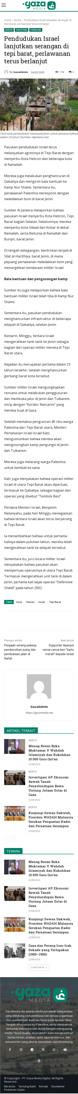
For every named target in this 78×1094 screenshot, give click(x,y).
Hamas (30, 601)
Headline (36, 29)
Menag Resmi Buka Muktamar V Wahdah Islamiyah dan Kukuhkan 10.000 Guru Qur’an (49, 752)
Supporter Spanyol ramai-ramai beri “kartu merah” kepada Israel (58, 649)
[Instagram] (21, 1050)
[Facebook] (21, 622)
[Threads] (39, 1061)
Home (7, 20)
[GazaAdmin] (7, 72)
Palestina (21, 29)
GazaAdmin (20, 72)
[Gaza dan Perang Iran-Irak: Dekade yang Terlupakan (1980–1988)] (14, 950)
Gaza (19, 601)
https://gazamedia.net (39, 712)
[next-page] (13, 838)
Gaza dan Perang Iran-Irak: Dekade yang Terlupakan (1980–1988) (50, 949)
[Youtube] (65, 1050)
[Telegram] (50, 622)
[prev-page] (6, 838)
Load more (37, 967)
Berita (17, 20)
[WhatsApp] (40, 622)
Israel (41, 601)
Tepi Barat (55, 601)
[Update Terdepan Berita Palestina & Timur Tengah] (39, 5)
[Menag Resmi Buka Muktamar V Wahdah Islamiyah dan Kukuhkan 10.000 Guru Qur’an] (14, 746)
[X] (31, 622)
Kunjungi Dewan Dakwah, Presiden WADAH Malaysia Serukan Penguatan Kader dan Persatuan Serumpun (50, 819)
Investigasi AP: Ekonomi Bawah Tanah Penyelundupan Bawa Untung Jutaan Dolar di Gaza (48, 786)
